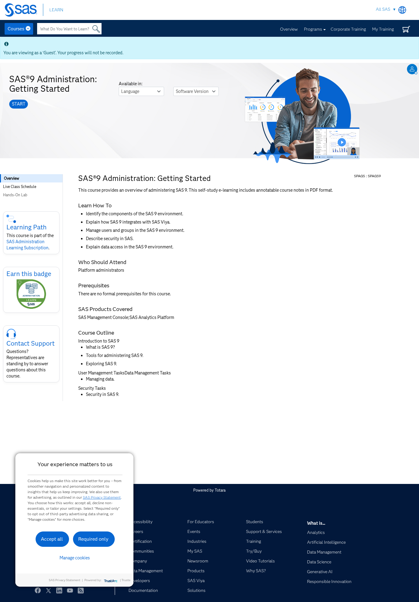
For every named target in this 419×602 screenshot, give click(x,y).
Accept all (52, 539)
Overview (289, 29)
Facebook (38, 590)
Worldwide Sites (402, 10)
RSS (81, 590)
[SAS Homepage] (24, 10)
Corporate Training (348, 29)
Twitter (48, 590)
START (18, 104)
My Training (383, 29)
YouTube (70, 590)
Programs (313, 29)
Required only (93, 539)
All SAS (383, 9)
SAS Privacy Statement (102, 497)
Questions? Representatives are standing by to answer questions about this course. (27, 364)
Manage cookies (75, 558)
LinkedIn (59, 590)
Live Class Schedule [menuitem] (19, 186)
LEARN (56, 10)
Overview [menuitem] (11, 178)
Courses (16, 29)
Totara (220, 490)
